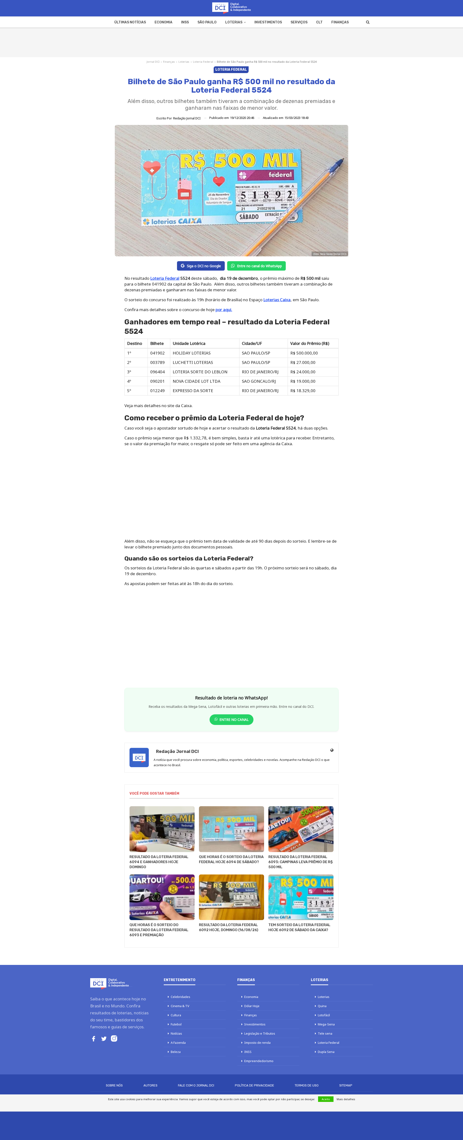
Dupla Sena (326, 1052)
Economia (163, 22)
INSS (185, 22)
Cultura (176, 1015)
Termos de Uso (307, 1085)
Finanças (340, 22)
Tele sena (325, 1033)
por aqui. (224, 309)
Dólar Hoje (251, 1006)
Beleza (176, 1052)
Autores (150, 1085)
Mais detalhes (346, 1099)
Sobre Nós (114, 1085)
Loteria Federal (203, 61)
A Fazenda (178, 1042)
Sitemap (345, 1085)
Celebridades (180, 997)
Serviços (299, 22)
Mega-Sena (326, 1024)
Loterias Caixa (277, 299)
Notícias (176, 1033)
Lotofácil (324, 1015)
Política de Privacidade (254, 1085)
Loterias (233, 22)
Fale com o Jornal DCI (196, 1085)
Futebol (176, 1024)
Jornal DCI (153, 61)
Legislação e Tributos (259, 1033)
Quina (322, 1006)
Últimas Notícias (130, 22)
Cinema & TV (180, 1006)
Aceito (326, 1099)
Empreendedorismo (258, 1061)
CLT (319, 22)
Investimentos (268, 22)
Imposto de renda (257, 1042)
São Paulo (207, 22)
